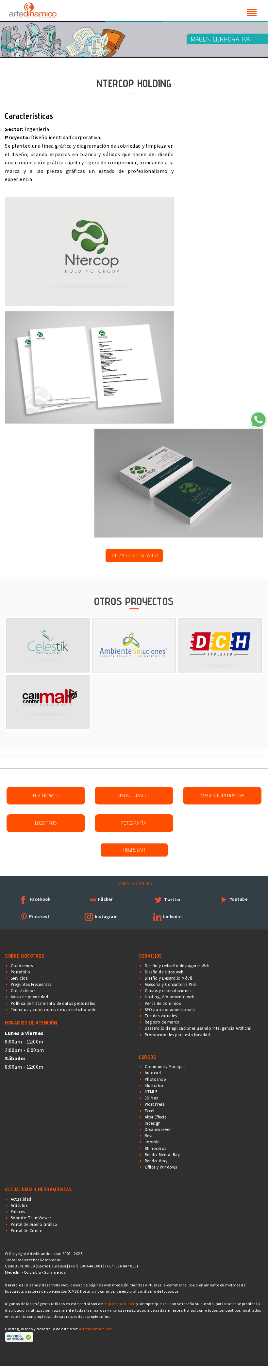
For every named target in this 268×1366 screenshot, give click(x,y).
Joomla (152, 1141)
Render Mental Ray (162, 1154)
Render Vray (156, 1160)
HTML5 (151, 1091)
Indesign (153, 1123)
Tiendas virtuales (161, 1015)
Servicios (19, 978)
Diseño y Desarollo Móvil (168, 978)
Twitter (172, 899)
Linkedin (172, 916)
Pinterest (38, 916)
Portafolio (20, 971)
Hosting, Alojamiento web (170, 996)
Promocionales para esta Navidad (177, 1034)
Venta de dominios (163, 1003)
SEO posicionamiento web (170, 1009)
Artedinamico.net (95, 1328)
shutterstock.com (120, 1303)
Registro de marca (162, 1021)
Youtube (237, 899)
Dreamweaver (158, 1129)
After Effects (156, 1116)
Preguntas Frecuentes (31, 984)
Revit (149, 1135)
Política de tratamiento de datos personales (53, 1003)
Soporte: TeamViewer (31, 1217)
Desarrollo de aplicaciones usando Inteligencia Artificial (198, 1028)
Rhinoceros (155, 1148)
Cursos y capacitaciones (168, 990)
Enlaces (18, 1211)
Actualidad (21, 1199)
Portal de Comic (26, 1230)
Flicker (105, 899)
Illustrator (154, 1085)
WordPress (155, 1104)
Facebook (40, 899)
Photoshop (155, 1079)
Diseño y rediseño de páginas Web (177, 965)
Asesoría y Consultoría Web (171, 984)
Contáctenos (23, 990)
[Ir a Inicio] (33, 9)
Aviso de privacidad (29, 996)
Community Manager (165, 1066)
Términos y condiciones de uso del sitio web (53, 1009)
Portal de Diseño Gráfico (34, 1224)
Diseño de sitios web (164, 971)
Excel (150, 1110)
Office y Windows (161, 1167)
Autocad (153, 1072)
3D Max (152, 1097)
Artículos (19, 1205)
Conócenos (22, 965)
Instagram (105, 916)
